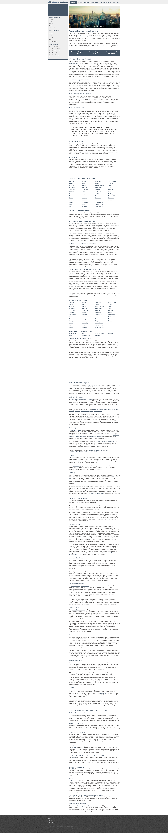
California (51, 19)
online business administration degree (82, 399)
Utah (109, 187)
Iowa (83, 183)
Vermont (110, 189)
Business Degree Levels (77, 52)
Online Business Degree (54, 50)
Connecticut (72, 193)
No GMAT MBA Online (54, 46)
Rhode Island (99, 204)
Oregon (97, 200)
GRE (118, 2)
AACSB (73, 747)
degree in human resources (86, 506)
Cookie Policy (68, 828)
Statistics (110, 333)
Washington (111, 193)
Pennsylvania (99, 202)
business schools (85, 35)
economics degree (97, 652)
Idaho (71, 204)
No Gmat (97, 335)
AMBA (73, 769)
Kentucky (84, 187)
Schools (80, 2)
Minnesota (85, 200)
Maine (84, 191)
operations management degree (80, 586)
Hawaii (71, 202)
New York (51, 23)
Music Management (100, 333)
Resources (51, 56)
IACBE (73, 797)
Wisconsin (111, 198)
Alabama (71, 181)
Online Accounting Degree (55, 48)
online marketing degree (98, 493)
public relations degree (78, 610)
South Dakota (112, 181)
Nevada (97, 183)
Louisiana (85, 189)
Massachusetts (86, 196)
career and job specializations (106, 441)
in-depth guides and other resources (87, 806)
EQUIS (71, 780)
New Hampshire (99, 185)
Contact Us (50, 822)
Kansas (84, 185)
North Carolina (99, 191)
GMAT (114, 2)
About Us (50, 820)
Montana (84, 206)
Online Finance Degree (54, 52)
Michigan (84, 198)
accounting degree (76, 430)
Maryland (84, 193)
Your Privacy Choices (60, 828)
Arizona (71, 185)
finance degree (77, 466)
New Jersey (98, 187)
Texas (50, 25)
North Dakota (99, 193)
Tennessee (111, 183)
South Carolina (99, 206)
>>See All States (53, 27)
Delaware (72, 196)
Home (49, 818)
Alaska (71, 183)
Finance (71, 335)
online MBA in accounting (95, 436)
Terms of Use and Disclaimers (89, 828)
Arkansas (72, 187)
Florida (50, 21)
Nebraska (98, 181)
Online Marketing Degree (54, 54)
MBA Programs (94, 2)
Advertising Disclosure (77, 828)
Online (86, 2)
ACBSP (73, 757)
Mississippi (85, 202)
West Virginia (111, 196)
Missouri (84, 204)
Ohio (96, 196)
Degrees (73, 2)
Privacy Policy (51, 828)
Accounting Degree (106, 2)
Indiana (84, 181)
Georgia (71, 200)
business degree (73, 63)
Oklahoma (98, 198)
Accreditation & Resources (111, 52)
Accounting (72, 333)
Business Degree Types (94, 52)
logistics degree (104, 693)
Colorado (71, 191)
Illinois (71, 206)
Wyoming (110, 200)
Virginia (110, 191)
